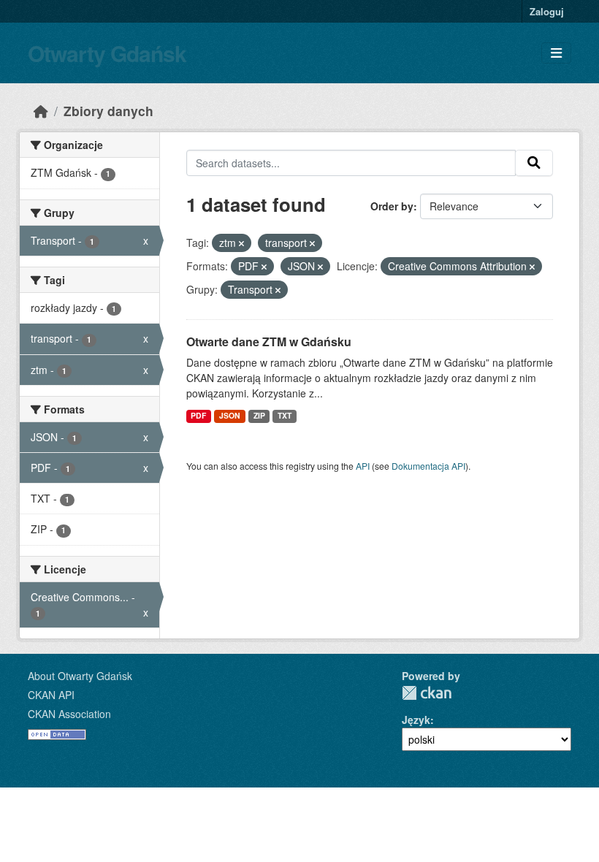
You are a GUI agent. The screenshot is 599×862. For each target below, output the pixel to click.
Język (416, 719)
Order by (391, 206)
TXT (284, 415)
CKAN (426, 693)
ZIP (259, 415)
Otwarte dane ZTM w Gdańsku (268, 341)
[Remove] (241, 243)
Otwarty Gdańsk (107, 53)
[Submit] (534, 163)
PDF (198, 415)
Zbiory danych (108, 111)
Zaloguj (547, 11)
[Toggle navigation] (556, 53)
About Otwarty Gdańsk (80, 675)
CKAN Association (69, 713)
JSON (229, 415)
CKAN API (51, 694)
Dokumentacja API (428, 465)
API (363, 465)
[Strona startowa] (41, 111)
